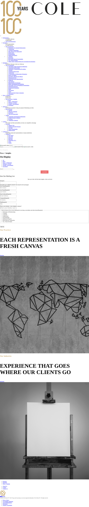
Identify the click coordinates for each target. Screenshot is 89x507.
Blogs (4, 161)
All (3, 160)
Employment (5, 216)
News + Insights (6, 483)
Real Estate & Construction (9, 220)
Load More (44, 172)
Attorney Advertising (7, 505)
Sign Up (2, 226)
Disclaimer (5, 504)
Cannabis (5, 213)
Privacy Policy (6, 500)
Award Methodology (7, 502)
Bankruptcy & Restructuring (9, 212)
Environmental (6, 217)
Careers (4, 487)
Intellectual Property (7, 218)
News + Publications (7, 162)
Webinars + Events (7, 164)
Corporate (5, 214)
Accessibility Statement (8, 501)
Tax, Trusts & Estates (7, 221)
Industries (2, 381)
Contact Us (5, 488)
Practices (2, 255)
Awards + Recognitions (8, 165)
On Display (5, 166)
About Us (5, 486)
